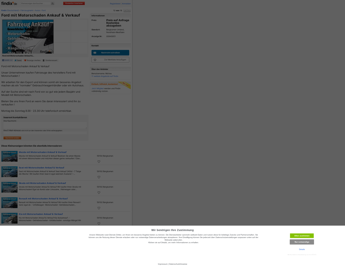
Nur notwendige (302, 242)
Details (302, 249)
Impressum (163, 264)
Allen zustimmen (302, 236)
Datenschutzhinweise (178, 264)
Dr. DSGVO (312, 254)
